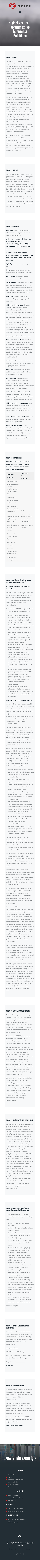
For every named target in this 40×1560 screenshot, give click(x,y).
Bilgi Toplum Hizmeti (13, 1542)
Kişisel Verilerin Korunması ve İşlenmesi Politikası (20, 1543)
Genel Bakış (12, 1475)
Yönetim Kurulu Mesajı (15, 1479)
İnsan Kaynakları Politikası (17, 1519)
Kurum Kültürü (13, 1482)
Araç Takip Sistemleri (15, 1508)
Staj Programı (13, 1522)
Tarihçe (10, 1477)
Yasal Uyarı (20, 1545)
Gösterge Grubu (13, 1495)
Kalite (10, 1487)
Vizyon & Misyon (13, 1484)
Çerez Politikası (24, 1542)
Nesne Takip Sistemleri (16, 1511)
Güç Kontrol (12, 1500)
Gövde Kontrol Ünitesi (15, 1498)
